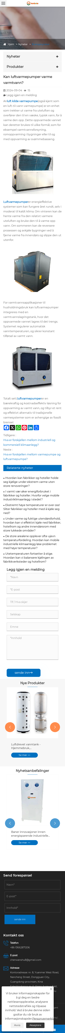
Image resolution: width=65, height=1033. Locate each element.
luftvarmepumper (29, 398)
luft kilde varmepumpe (22, 101)
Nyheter (23, 44)
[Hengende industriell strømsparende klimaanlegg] (32, 712)
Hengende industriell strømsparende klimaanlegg (30, 746)
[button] (10, 727)
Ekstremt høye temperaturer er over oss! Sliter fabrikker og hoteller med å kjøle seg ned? (31, 509)
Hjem (11, 44)
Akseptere (35, 1025)
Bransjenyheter (41, 44)
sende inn (23, 673)
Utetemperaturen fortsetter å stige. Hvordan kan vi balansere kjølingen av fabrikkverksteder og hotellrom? (28, 557)
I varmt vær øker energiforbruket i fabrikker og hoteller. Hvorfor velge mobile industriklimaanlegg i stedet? (31, 495)
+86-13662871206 (20, 947)
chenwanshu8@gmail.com (25, 959)
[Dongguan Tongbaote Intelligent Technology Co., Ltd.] (32, 3)
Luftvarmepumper (15, 201)
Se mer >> (24, 755)
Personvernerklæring (46, 1018)
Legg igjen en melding (21, 95)
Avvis (17, 1025)
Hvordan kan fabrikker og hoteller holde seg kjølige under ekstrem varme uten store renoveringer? (30, 481)
